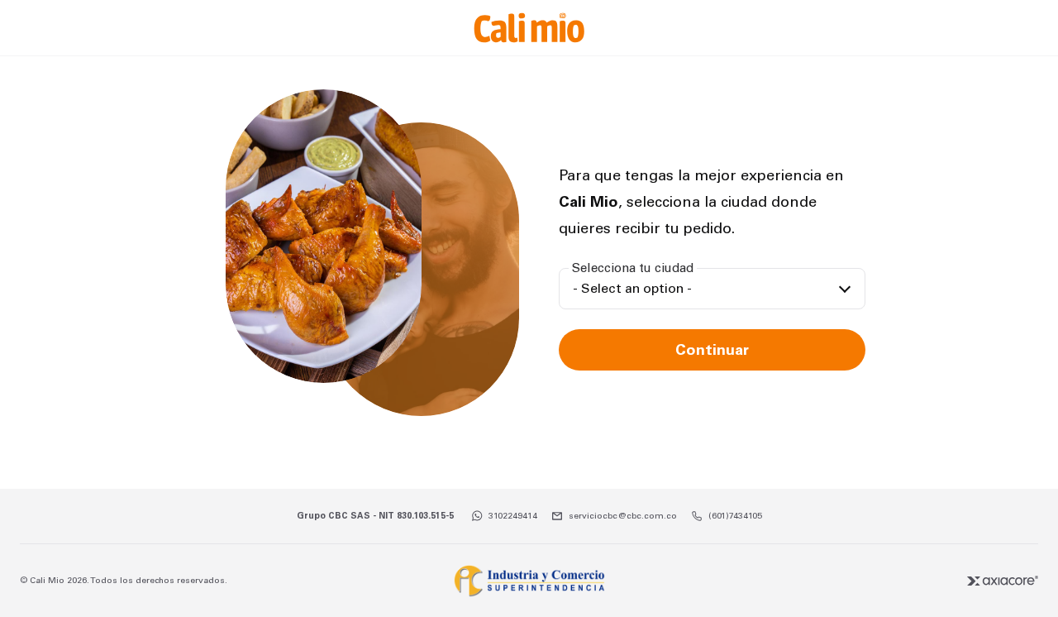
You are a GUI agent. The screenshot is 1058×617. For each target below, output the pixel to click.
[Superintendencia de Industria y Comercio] (529, 580)
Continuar (712, 350)
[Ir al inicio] (529, 27)
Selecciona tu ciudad (632, 268)
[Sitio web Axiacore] (1002, 581)
